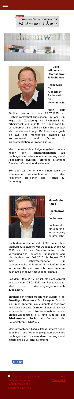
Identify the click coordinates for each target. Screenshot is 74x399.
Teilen (19, 362)
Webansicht (59, 380)
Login (63, 376)
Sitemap (35, 376)
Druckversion (19, 376)
